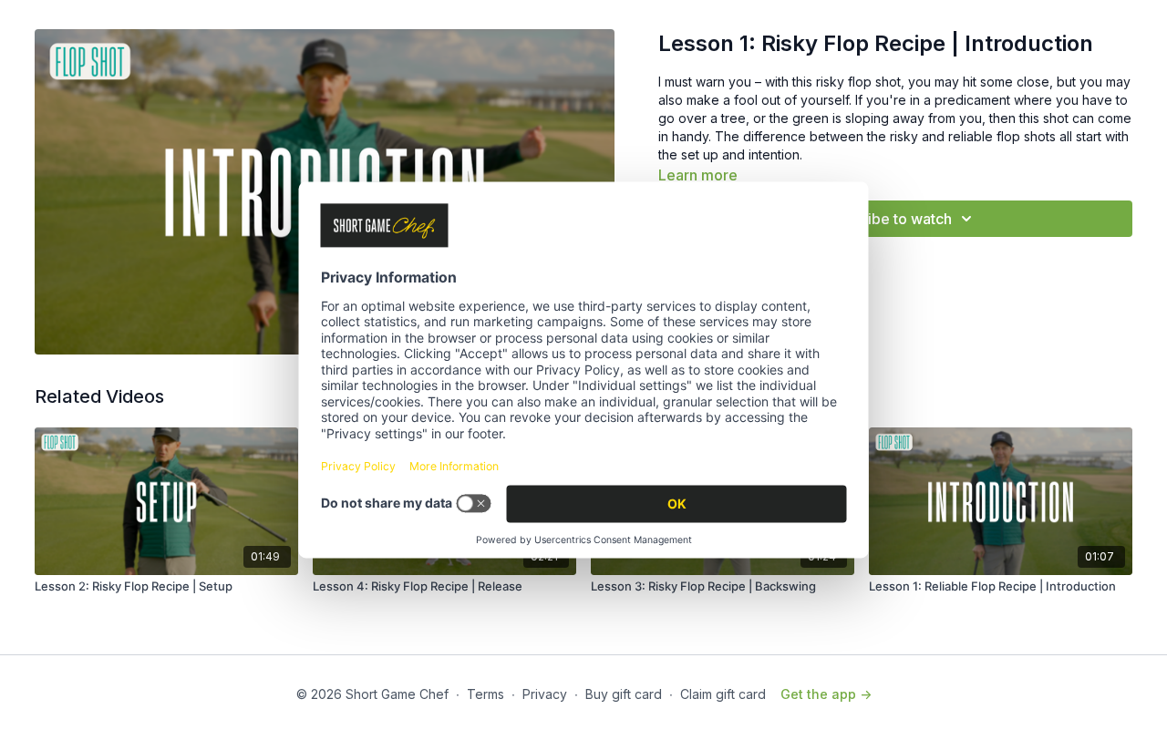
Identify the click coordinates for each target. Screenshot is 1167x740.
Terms (485, 694)
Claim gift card (723, 694)
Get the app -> (826, 694)
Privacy (544, 694)
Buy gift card (623, 694)
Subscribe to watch (886, 219)
